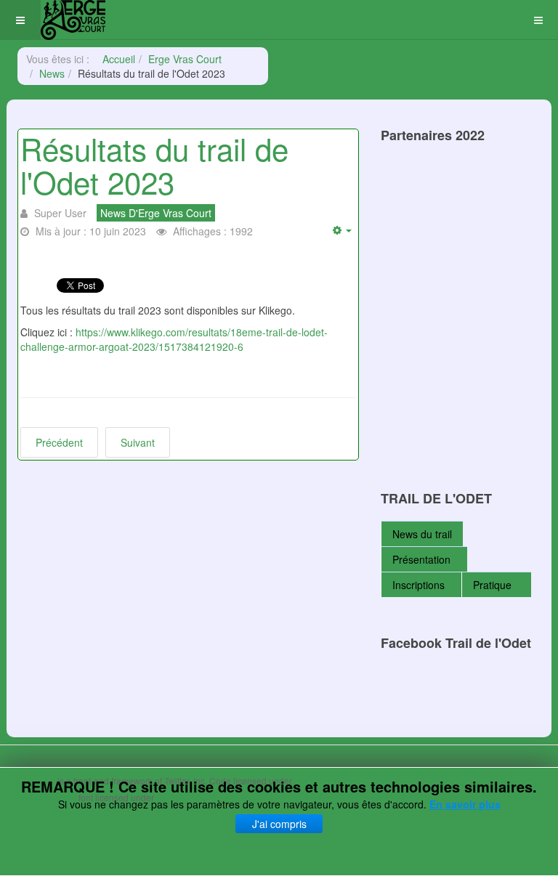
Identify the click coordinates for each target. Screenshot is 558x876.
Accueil (118, 59)
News (52, 73)
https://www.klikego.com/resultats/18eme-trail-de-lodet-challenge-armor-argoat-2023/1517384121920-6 (174, 339)
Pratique (493, 584)
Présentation (421, 559)
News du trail (422, 534)
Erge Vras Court (185, 59)
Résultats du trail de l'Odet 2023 (154, 164)
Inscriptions (418, 584)
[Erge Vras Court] (73, 20)
